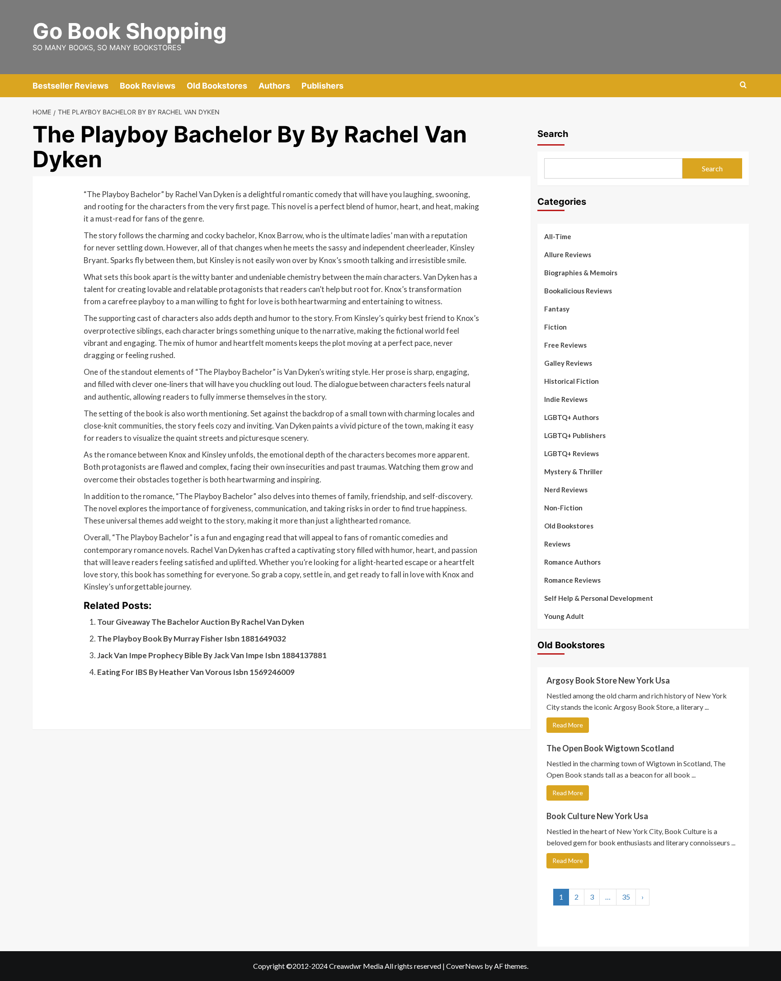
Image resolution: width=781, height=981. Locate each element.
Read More (567, 725)
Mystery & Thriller (573, 471)
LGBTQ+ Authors (571, 417)
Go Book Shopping (129, 31)
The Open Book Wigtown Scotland (610, 748)
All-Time (557, 236)
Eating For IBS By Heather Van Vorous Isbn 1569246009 (196, 672)
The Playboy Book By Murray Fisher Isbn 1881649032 (191, 638)
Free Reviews (565, 345)
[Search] (743, 85)
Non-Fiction (563, 508)
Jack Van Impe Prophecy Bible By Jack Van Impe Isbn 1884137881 (212, 655)
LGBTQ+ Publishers (575, 435)
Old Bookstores (217, 85)
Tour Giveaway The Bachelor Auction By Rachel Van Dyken (200, 622)
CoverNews (464, 966)
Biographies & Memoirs (580, 273)
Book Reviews (147, 85)
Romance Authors (572, 562)
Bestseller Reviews (70, 85)
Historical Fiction (571, 381)
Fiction (555, 327)
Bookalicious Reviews (578, 291)
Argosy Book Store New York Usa (608, 680)
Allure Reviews (567, 254)
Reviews (557, 544)
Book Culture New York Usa (597, 816)
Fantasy (556, 309)
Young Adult (564, 616)
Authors (274, 85)
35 (626, 896)
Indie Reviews (566, 399)
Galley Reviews (568, 363)
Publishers (322, 85)
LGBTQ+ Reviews (571, 453)
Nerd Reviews (566, 490)
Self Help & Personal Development (598, 598)
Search (552, 133)
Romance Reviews (572, 580)
